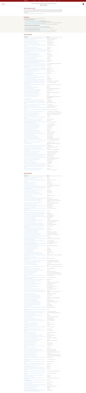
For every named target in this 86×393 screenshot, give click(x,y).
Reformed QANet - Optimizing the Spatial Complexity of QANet (31, 200)
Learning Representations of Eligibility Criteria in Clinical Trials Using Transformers (33, 154)
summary (38, 20)
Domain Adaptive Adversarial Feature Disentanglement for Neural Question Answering (35, 31)
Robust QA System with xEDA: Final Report (29, 337)
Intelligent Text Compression (27, 88)
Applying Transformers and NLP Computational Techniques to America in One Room (34, 145)
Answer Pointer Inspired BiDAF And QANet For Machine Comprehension (32, 350)
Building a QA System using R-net (28, 325)
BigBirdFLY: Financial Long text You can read (29, 96)
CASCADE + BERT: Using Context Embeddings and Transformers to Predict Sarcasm (34, 68)
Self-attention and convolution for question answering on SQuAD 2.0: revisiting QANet (34, 373)
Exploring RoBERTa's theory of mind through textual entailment (32, 23)
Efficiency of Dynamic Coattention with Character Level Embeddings (32, 220)
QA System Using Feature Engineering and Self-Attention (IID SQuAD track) (33, 311)
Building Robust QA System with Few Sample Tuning (30, 237)
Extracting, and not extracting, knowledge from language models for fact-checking (33, 69)
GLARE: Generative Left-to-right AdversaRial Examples (30, 114)
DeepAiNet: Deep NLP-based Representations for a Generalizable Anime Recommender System (35, 102)
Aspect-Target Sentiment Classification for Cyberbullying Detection (32, 38)
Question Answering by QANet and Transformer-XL (30, 230)
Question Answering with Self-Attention (28, 191)
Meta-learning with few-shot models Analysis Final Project (31, 296)
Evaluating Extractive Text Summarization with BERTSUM (30, 91)
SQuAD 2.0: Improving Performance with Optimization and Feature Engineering (33, 260)
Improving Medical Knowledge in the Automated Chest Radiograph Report (32, 79)
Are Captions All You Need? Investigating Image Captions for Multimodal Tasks (33, 133)
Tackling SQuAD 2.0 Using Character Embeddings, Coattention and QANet (32, 224)
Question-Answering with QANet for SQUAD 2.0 (29, 354)
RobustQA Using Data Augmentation (28, 366)
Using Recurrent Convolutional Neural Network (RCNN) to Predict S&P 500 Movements (34, 166)
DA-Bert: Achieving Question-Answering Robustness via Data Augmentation (33, 291)
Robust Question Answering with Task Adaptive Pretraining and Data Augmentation (33, 186)
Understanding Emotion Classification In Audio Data (30, 92)
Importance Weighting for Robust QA (28, 353)
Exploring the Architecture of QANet (28, 293)
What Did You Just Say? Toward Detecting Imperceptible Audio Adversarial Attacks (34, 104)
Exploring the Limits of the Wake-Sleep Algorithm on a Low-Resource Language (33, 163)
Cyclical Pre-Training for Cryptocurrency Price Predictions (31, 43)
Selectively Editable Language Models (28, 78)
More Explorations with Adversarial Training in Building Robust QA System (32, 367)
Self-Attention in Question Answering (28, 217)
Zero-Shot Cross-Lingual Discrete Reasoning (29, 47)
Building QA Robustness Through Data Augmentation (30, 286)
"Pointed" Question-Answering (27, 249)
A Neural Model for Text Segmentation (28, 39)
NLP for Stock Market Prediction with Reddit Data (30, 75)
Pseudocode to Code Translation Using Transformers (30, 158)
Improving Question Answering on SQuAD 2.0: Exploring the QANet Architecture (33, 245)
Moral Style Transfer (26, 143)
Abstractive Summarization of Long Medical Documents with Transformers (33, 63)
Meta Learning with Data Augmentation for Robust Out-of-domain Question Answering (34, 345)
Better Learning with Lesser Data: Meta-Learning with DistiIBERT (31, 349)
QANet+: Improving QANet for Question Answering (31, 27)
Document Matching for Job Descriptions (29, 115)
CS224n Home (26, 0)
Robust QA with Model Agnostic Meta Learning (29, 300)
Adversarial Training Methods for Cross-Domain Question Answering (32, 253)
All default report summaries (27, 174)
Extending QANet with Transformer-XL (28, 196)
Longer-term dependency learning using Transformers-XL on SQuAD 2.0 (32, 279)
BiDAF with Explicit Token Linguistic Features (29, 341)
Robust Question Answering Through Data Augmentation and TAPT (32, 315)
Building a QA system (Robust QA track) (28, 272)
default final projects (28, 10)
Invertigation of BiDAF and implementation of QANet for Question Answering (33, 212)
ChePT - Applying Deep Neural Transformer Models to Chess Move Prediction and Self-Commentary (37, 22)
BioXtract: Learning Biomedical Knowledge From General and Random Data (33, 84)
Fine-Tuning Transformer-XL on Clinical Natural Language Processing (32, 155)
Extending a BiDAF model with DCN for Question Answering (31, 297)
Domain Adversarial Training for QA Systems (29, 185)
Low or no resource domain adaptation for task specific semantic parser (32, 101)
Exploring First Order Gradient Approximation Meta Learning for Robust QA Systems (34, 216)
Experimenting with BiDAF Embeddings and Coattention (30, 252)
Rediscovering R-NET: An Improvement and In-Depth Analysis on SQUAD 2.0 (33, 240)
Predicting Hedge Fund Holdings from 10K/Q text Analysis (31, 130)
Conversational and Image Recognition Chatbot (29, 57)
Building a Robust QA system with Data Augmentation (30, 268)
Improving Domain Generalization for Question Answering (30, 234)
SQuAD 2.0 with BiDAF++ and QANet (28, 344)
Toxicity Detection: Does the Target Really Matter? (30, 125)
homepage (43, 13)
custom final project (49, 9)
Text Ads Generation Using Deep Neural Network (29, 87)
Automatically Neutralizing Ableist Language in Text (31, 20)
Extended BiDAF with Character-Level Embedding (30, 264)
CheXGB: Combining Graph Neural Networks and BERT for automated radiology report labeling (35, 107)
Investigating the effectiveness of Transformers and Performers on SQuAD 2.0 (34, 26)
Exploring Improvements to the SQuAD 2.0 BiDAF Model (30, 301)
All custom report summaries (27, 35)
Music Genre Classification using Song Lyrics (29, 42)
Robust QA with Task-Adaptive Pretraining (29, 333)
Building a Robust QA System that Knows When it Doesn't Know (31, 233)
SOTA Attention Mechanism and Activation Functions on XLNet (31, 48)
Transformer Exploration (27, 316)
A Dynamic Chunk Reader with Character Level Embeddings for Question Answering (34, 336)
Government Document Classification (28, 58)
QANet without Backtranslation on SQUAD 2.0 (29, 248)
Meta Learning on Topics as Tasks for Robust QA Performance (31, 283)
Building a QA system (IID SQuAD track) (28, 178)
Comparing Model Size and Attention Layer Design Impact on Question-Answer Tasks (34, 361)
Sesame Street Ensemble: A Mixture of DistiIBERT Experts (31, 304)
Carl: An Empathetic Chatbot (27, 72)
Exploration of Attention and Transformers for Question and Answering (32, 375)
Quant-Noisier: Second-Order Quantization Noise (31, 21)
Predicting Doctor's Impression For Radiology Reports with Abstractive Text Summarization (36, 24)
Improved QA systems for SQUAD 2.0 (28, 282)
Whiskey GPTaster (26, 98)
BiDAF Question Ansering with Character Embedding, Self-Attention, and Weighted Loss (34, 210)
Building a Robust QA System (27, 376)
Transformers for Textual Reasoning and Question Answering (31, 138)
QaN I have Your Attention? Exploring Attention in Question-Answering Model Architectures (34, 357)
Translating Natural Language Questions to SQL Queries (30, 126)
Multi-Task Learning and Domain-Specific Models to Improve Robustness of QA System (34, 330)
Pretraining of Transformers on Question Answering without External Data (32, 363)
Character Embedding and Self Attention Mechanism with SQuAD (31, 319)
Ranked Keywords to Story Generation (28, 129)
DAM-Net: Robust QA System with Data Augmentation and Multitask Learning (33, 205)
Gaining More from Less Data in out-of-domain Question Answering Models (33, 213)
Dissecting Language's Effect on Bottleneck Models (30, 54)
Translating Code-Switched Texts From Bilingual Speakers (31, 151)
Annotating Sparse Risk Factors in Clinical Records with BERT (31, 148)
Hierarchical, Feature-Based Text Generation (29, 162)
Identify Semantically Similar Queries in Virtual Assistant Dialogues (31, 168)
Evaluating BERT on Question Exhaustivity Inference (30, 95)
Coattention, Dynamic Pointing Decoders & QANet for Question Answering (32, 312)
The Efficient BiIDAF (26, 287)
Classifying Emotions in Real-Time (28, 134)
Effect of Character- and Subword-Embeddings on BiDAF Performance (32, 177)
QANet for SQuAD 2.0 (26, 195)
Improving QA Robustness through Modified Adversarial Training (31, 199)
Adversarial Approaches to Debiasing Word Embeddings (30, 159)
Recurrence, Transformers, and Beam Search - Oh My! (30, 340)
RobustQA (25, 181)
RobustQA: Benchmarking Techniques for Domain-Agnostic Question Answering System (34, 275)
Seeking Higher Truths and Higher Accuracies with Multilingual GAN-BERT (32, 111)
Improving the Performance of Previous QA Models (30, 324)
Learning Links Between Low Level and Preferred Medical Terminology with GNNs (33, 64)
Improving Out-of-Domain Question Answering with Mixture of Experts (32, 223)
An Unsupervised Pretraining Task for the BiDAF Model (30, 192)
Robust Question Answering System (28, 387)
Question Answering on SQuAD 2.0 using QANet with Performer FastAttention (33, 229)
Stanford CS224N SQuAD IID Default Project (29, 271)
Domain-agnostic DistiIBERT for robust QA (29, 204)
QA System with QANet (26, 305)
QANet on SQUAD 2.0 (26, 383)
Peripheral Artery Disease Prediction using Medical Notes (30, 53)
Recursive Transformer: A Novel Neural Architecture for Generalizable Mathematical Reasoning (35, 109)
